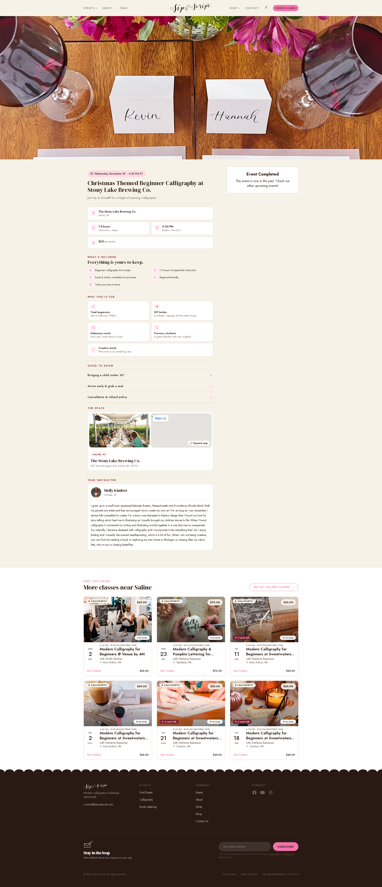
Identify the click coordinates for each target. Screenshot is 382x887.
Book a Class (285, 8)
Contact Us (202, 821)
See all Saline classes (274, 587)
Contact (252, 8)
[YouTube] (262, 793)
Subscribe (286, 847)
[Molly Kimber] (96, 492)
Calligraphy (146, 800)
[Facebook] (254, 793)
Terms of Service (249, 874)
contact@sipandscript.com (98, 804)
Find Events (146, 792)
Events (89, 8)
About (107, 8)
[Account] (266, 7)
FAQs (123, 8)
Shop (233, 8)
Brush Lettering (148, 807)
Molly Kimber (116, 490)
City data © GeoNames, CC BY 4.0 (280, 874)
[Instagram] (270, 793)
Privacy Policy (274, 854)
